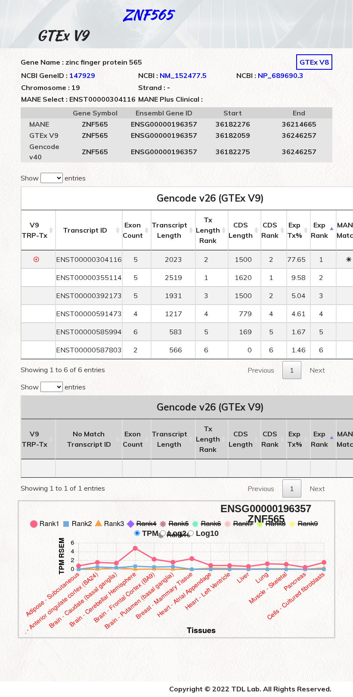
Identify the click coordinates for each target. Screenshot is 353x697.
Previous (261, 370)
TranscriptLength (169, 230)
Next (317, 370)
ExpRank (319, 230)
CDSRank (270, 230)
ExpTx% (294, 230)
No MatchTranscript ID (89, 438)
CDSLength (241, 230)
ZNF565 (148, 14)
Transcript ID (85, 230)
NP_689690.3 (280, 75)
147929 (82, 75)
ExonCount (133, 230)
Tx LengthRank (208, 230)
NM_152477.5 (183, 75)
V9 (34, 230)
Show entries (53, 178)
